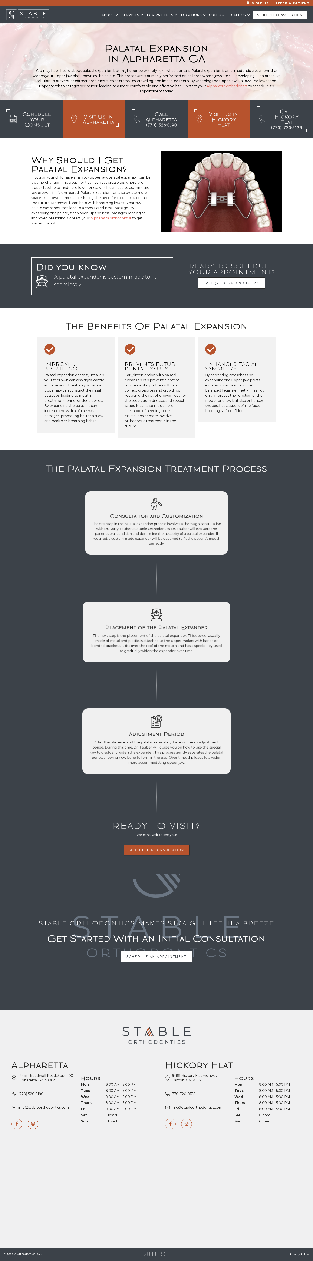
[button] (109, 14)
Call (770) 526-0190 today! (231, 283)
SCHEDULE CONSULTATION (279, 15)
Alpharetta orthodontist (227, 86)
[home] (50, 14)
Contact (217, 15)
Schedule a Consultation (156, 850)
